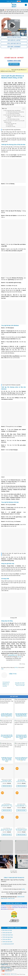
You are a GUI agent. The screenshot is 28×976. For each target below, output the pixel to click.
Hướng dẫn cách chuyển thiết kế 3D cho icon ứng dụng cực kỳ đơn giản (19, 684)
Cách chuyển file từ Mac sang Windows (12, 110)
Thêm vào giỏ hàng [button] (7, 810)
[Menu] (2, 4)
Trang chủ (3, 69)
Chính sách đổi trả (6, 939)
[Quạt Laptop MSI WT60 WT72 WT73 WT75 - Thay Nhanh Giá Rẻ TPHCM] (6, 796)
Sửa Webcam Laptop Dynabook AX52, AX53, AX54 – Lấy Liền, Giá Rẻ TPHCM (7, 781)
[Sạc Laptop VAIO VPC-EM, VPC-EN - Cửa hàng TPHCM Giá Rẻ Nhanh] (6, 820)
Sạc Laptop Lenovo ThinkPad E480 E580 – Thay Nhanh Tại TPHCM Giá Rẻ (21, 805)
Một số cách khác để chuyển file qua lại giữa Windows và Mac (14, 121)
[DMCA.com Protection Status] (14, 914)
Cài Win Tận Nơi (13, 953)
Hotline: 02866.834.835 (11, 1)
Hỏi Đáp (8, 69)
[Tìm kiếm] (26, 5)
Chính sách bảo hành (7, 941)
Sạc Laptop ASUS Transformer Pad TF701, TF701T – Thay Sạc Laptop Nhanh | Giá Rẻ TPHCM (21, 781)
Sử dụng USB (10, 125)
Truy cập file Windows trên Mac (13, 119)
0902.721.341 (11, 898)
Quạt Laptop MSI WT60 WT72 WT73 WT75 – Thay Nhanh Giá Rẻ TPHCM (6, 805)
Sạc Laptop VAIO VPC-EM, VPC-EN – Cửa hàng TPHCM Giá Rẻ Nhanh (7, 830)
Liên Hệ (19, 656)
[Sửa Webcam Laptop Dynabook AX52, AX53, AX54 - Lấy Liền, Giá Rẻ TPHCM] (6, 771)
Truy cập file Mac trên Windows (13, 113)
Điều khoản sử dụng (7, 930)
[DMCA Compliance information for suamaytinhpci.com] (14, 920)
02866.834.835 (20, 896)
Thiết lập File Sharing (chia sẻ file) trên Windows (16, 117)
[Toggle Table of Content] (22, 109)
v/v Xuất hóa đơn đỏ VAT (8, 943)
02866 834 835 (8, 970)
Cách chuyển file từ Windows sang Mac (12, 114)
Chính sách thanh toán (7, 934)
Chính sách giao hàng (7, 937)
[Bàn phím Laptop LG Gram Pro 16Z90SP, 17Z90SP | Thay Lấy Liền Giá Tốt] (21, 820)
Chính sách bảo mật (7, 932)
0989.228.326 (4, 898)
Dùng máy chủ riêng (11, 126)
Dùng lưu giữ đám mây (12, 123)
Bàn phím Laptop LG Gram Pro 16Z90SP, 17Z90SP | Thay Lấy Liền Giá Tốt (21, 830)
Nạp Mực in (16, 954)
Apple (2, 668)
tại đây (23, 889)
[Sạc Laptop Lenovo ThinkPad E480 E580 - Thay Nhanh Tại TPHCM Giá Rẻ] (21, 796)
